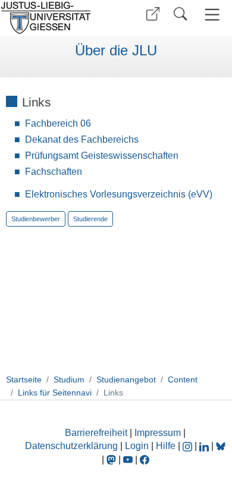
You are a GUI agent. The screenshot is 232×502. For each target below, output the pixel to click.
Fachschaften (53, 172)
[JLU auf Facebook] (144, 459)
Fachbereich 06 (58, 123)
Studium (69, 379)
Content (182, 379)
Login (138, 446)
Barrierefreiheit (96, 433)
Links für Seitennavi (55, 392)
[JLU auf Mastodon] (112, 459)
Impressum (157, 433)
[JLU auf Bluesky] (220, 446)
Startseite (24, 379)
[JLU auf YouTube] (128, 459)
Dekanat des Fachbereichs (82, 139)
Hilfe (165, 446)
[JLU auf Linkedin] (205, 446)
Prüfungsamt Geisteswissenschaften (101, 155)
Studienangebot (126, 379)
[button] (152, 14)
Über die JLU (116, 50)
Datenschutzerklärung (71, 446)
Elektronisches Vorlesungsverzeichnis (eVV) (118, 194)
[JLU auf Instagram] (189, 446)
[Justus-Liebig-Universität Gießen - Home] (56, 18)
